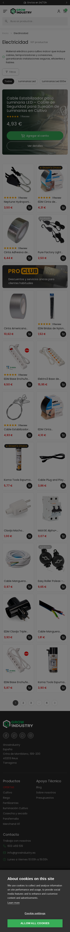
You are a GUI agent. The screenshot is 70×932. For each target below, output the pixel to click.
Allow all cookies (35, 923)
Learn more (13, 902)
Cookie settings (35, 913)
